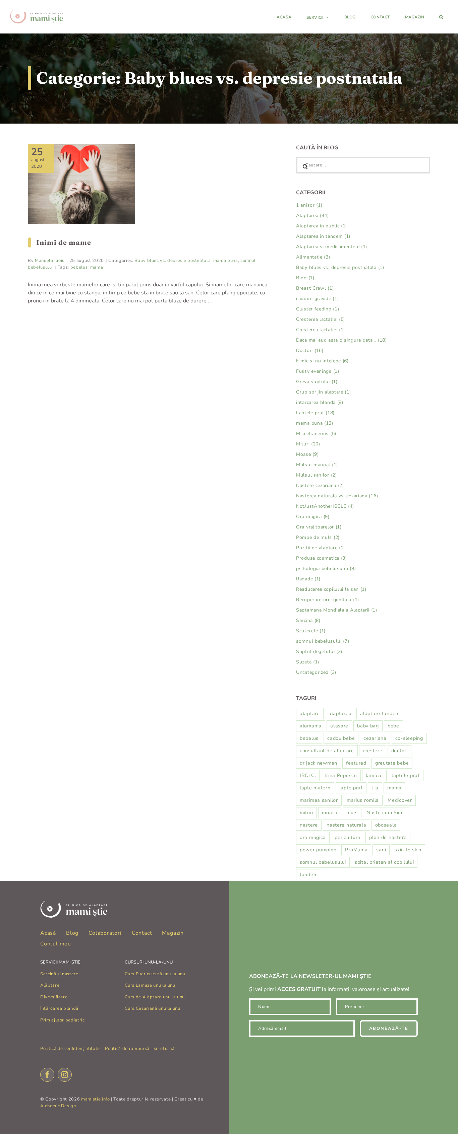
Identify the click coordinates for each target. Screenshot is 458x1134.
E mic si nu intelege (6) (322, 361)
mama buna (225, 261)
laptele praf (406, 775)
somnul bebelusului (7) (322, 641)
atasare (339, 725)
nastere (309, 825)
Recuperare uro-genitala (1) (327, 599)
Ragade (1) (308, 579)
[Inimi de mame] (81, 184)
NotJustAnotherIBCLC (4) (325, 506)
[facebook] (47, 1075)
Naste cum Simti (386, 812)
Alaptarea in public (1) (321, 226)
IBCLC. (308, 775)
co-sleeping (409, 738)
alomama (311, 725)
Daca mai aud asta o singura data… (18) (341, 340)
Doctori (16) (309, 350)
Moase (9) (307, 454)
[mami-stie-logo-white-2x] (73, 903)
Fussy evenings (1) (317, 371)
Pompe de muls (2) (318, 537)
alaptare (310, 713)
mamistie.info (95, 1099)
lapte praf (351, 787)
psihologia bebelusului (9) (326, 568)
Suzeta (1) (307, 662)
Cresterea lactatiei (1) (320, 330)
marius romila (363, 800)
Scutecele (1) (311, 631)
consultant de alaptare (327, 750)
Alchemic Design (58, 1106)
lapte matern (315, 787)
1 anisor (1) (309, 205)
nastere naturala (346, 825)
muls (352, 812)
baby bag (368, 725)
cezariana (374, 738)
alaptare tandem (380, 713)
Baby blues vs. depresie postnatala (172, 261)
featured (356, 763)
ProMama (356, 849)
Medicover (400, 800)
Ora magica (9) (313, 516)
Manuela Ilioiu (50, 261)
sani (381, 849)
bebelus (79, 267)
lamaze (374, 775)
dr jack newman (318, 763)
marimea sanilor (319, 800)
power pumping (318, 849)
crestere (373, 750)
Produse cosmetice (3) (321, 558)
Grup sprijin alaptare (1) (323, 392)
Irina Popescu (341, 775)
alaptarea (340, 713)
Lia (375, 787)
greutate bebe (392, 763)
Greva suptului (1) (317, 381)
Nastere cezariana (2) (320, 485)
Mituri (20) (308, 444)
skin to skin (408, 849)
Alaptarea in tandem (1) (323, 236)
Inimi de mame (63, 242)
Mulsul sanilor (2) (316, 475)
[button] (441, 16)
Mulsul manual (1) (317, 465)
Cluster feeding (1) (317, 309)
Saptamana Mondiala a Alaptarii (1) (336, 610)
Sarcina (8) (308, 620)
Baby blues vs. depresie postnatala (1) (340, 267)
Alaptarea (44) (312, 215)
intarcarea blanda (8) (319, 402)
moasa (330, 812)
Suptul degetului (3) (319, 651)
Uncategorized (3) (316, 672)
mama (96, 267)
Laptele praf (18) (315, 413)
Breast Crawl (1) (315, 288)
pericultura (347, 837)
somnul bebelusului (323, 862)
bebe (393, 725)
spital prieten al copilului (384, 862)
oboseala (386, 825)
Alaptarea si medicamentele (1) (331, 246)
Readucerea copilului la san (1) (331, 589)
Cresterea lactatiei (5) (320, 319)
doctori (399, 750)
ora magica (313, 837)
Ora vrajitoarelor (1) (319, 527)
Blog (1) (305, 278)
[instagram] (65, 1075)
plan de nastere (388, 837)
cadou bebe (341, 738)
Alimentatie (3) (313, 257)
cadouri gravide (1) (317, 298)
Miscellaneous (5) (316, 433)
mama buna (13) (314, 423)
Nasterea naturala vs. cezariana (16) (337, 496)
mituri (306, 812)
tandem (309, 874)
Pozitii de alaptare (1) (320, 548)
